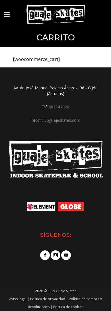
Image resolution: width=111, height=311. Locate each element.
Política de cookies (68, 306)
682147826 (59, 107)
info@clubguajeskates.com (55, 120)
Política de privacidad (47, 298)
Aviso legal (17, 298)
